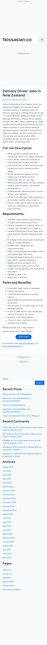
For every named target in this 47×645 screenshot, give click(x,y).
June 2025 (7, 522)
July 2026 (7, 471)
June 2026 (7, 475)
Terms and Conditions (12, 589)
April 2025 (7, 530)
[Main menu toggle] (42, 39)
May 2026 (7, 479)
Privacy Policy (8, 586)
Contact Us (7, 574)
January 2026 (8, 494)
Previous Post (23, 357)
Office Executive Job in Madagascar (17, 394)
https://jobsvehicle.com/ (13, 346)
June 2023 (7, 554)
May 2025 (7, 526)
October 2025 (8, 506)
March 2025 (8, 534)
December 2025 (9, 498)
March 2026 (8, 487)
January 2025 (8, 542)
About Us (6, 570)
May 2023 (7, 558)
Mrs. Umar (7, 434)
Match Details (8, 582)
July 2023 (7, 550)
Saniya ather (8, 427)
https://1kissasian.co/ (27, 343)
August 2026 (8, 467)
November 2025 (9, 502)
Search (5, 379)
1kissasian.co (17, 39)
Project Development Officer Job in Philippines (21, 416)
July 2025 (7, 518)
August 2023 (8, 546)
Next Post (24, 362)
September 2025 (9, 510)
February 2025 (9, 538)
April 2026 (7, 483)
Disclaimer (7, 578)
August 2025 (8, 514)
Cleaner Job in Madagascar (14, 405)
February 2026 (9, 491)
